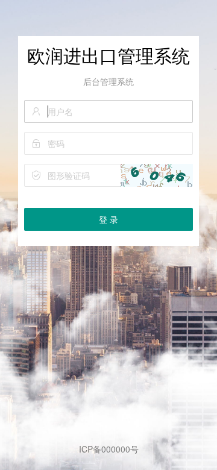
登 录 (108, 219)
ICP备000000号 (109, 449)
